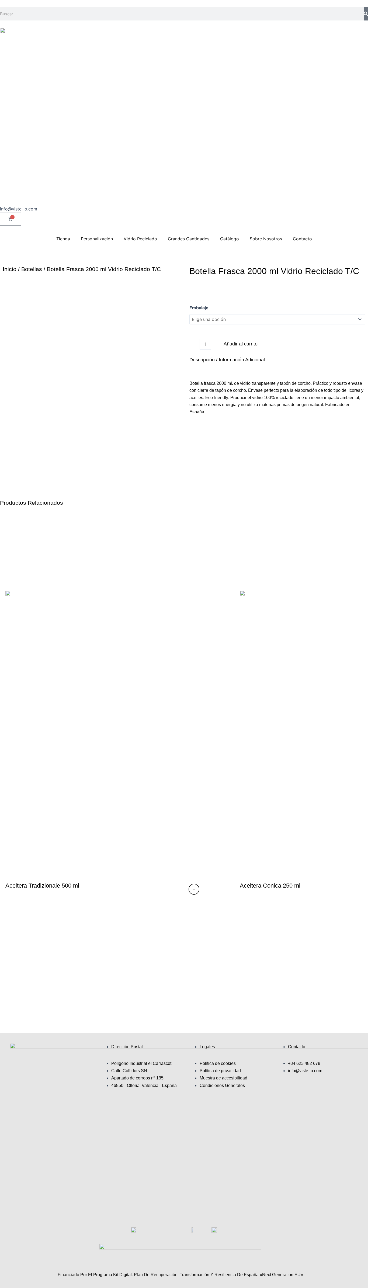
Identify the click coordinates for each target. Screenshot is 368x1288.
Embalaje (199, 307)
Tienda (63, 238)
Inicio (9, 269)
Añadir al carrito (241, 344)
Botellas (31, 269)
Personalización (97, 238)
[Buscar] (366, 13)
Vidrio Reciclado (140, 238)
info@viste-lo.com (18, 209)
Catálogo (229, 238)
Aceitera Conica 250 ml (270, 885)
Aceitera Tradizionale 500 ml (42, 885)
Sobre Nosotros (266, 238)
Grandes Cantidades (188, 238)
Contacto (302, 238)
